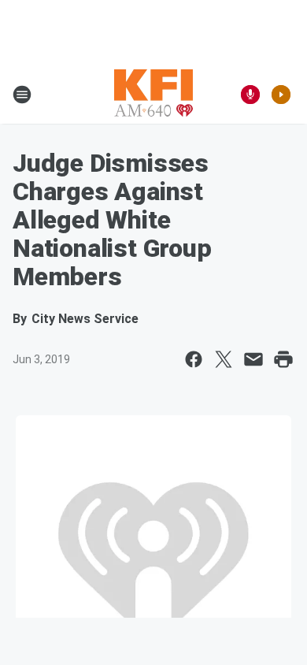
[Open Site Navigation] (22, 94)
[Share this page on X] (224, 359)
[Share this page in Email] (253, 359)
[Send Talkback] (250, 94)
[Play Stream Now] (281, 94)
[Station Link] (153, 94)
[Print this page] (283, 359)
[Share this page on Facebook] (194, 359)
